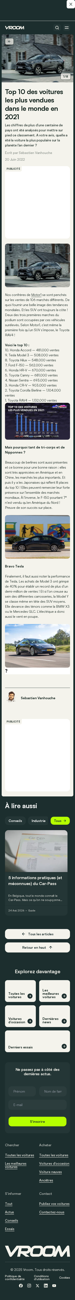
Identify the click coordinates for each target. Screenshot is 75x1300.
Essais (9, 1229)
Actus (9, 1212)
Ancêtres (46, 1180)
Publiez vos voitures (54, 1204)
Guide (31, 910)
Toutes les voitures (19, 1155)
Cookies (64, 1277)
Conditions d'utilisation (41, 1277)
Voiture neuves (50, 1172)
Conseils (15, 821)
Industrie (39, 821)
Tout (8, 1204)
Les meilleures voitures (15, 1165)
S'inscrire (37, 1121)
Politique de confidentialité (15, 1277)
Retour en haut (34, 947)
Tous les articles (41, 934)
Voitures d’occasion (54, 1163)
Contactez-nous (51, 1212)
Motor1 (36, 295)
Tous (57, 821)
